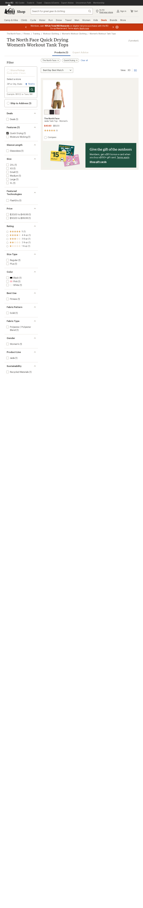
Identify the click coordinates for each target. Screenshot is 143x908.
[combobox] (62, 11)
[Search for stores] (32, 89)
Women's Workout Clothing (74, 33)
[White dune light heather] (46, 112)
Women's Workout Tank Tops (103, 33)
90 (135, 69)
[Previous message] (26, 27)
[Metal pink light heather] (57, 112)
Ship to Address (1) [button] (20, 103)
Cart (136, 11)
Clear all (84, 60)
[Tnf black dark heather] (51, 112)
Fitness (27, 33)
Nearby (31, 84)
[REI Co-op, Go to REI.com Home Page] (9, 11)
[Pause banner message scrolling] (117, 27)
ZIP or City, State (14, 84)
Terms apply (123, 157)
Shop (21, 12)
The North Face (14, 33)
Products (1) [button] (61, 52)
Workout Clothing (51, 33)
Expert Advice (80, 52)
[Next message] (113, 27)
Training (36, 33)
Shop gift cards (98, 161)
